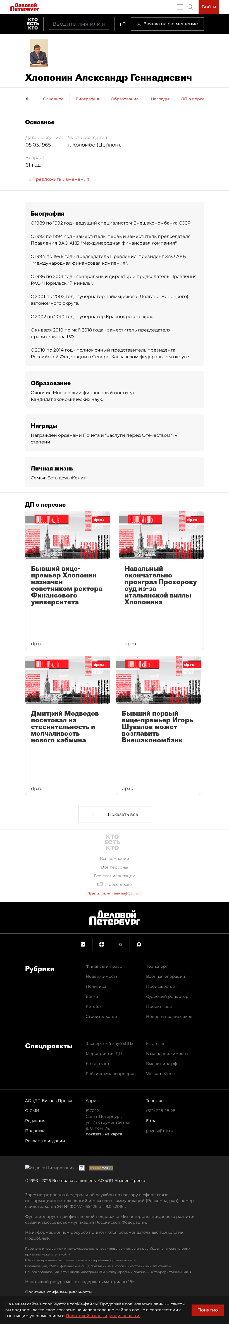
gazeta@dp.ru (159, 1130)
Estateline (155, 1043)
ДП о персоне (195, 98)
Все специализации (114, 875)
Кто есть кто (98, 1063)
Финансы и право (104, 966)
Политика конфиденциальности (58, 1291)
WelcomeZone (160, 1073)
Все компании (114, 858)
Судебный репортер (167, 996)
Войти (209, 6)
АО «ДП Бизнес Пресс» (49, 1100)
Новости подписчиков (169, 1016)
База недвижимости (167, 1053)
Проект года (159, 1006)
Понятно (207, 1310)
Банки (92, 996)
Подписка (35, 1130)
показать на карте (104, 1134)
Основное (53, 98)
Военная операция (165, 976)
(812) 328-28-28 (160, 1110)
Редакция (35, 1120)
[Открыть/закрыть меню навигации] (180, 7)
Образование (125, 98)
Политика (96, 986)
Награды (160, 98)
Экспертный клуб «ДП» (109, 1043)
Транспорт (157, 966)
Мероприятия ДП (104, 1053)
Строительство (101, 1016)
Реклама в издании (45, 1140)
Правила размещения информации (114, 893)
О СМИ (32, 1110)
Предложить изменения (60, 179)
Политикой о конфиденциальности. (103, 1315)
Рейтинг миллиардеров (111, 1073)
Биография (87, 98)
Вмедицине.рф (161, 1063)
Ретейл (93, 1006)
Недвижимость (102, 976)
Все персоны (114, 867)
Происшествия (162, 986)
